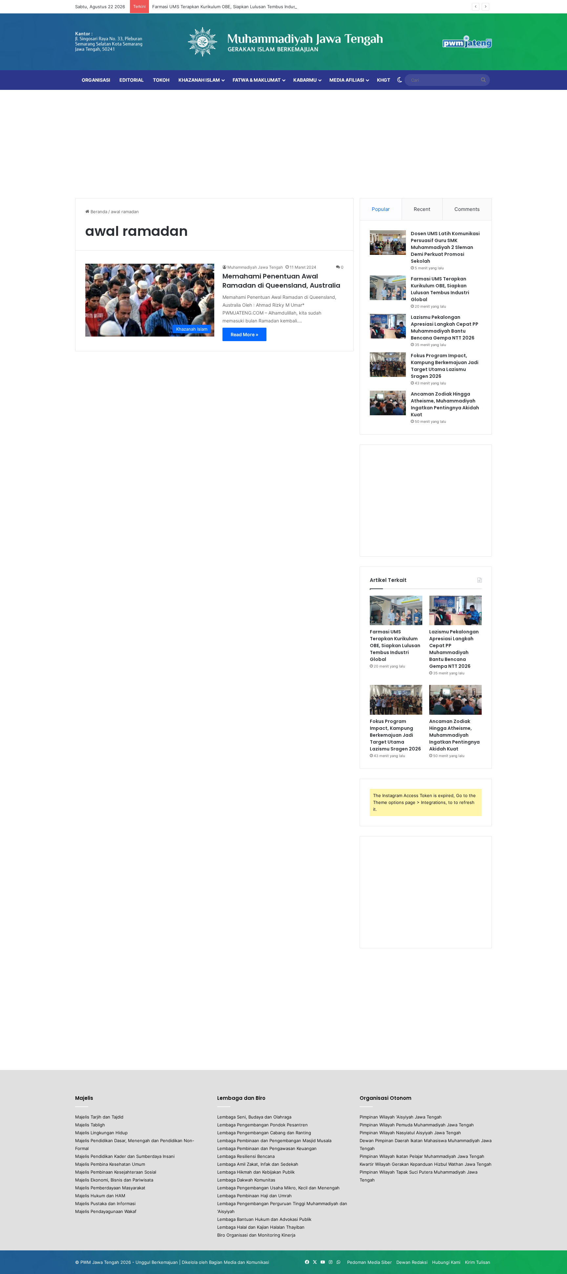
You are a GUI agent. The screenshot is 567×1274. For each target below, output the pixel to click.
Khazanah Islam (199, 80)
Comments (467, 209)
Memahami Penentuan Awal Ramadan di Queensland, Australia (281, 281)
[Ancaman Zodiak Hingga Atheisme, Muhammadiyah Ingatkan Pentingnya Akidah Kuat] (388, 403)
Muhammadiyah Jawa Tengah (255, 267)
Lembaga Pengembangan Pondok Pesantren (262, 1124)
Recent (422, 209)
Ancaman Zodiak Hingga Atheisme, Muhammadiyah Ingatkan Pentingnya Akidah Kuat (445, 404)
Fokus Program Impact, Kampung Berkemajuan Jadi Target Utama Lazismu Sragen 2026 (444, 366)
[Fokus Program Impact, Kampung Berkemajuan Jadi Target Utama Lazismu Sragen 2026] (388, 364)
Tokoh (161, 80)
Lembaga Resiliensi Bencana (246, 1156)
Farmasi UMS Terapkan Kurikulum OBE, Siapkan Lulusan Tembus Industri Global (233, 6)
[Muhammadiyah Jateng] (283, 42)
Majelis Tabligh (90, 1124)
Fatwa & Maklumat (257, 80)
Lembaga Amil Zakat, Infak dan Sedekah (257, 1164)
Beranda (98, 211)
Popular (381, 209)
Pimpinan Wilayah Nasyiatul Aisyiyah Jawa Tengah (410, 1132)
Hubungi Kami (446, 1262)
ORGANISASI (96, 80)
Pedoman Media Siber (369, 1262)
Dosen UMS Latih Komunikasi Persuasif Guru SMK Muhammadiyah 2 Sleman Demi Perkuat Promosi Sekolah (445, 247)
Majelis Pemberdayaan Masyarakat (110, 1187)
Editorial (131, 80)
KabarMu (305, 80)
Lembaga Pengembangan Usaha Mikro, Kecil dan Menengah (278, 1187)
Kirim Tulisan (477, 1262)
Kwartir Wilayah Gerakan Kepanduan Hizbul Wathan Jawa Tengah (426, 1164)
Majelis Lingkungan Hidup (101, 1132)
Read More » (244, 334)
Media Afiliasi (346, 80)
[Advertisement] (283, 142)
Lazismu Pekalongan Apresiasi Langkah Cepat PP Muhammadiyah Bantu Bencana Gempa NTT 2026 (444, 327)
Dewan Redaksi (412, 1262)
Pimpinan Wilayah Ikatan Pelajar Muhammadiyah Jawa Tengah (422, 1156)
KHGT (383, 80)
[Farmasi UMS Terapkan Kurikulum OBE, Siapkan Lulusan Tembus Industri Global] (388, 288)
